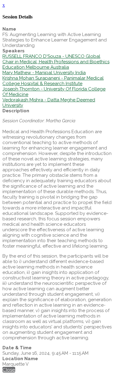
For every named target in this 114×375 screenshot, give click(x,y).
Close (8, 370)
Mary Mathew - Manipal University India (44, 72)
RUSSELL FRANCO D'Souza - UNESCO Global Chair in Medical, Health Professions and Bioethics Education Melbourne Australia (55, 62)
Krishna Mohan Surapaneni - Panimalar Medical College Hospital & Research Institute (53, 80)
